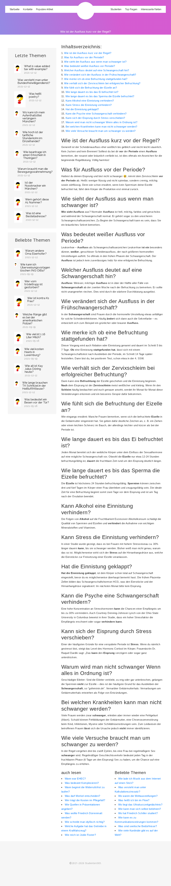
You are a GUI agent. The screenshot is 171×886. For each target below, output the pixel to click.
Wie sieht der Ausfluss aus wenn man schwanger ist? (95, 61)
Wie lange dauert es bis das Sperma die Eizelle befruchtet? (99, 96)
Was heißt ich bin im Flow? (133, 800)
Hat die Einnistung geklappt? (82, 109)
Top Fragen (131, 9)
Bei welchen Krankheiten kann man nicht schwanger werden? (101, 126)
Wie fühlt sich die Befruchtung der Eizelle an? (90, 87)
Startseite (14, 9)
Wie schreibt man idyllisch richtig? (85, 821)
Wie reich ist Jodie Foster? (80, 834)
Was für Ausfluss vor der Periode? (84, 57)
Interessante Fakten (151, 9)
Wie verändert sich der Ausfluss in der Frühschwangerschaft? (100, 74)
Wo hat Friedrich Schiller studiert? (138, 813)
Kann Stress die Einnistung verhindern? (89, 105)
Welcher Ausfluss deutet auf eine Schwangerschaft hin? (96, 70)
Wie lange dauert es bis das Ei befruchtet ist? (92, 92)
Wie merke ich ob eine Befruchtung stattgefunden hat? (95, 79)
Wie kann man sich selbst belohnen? (139, 808)
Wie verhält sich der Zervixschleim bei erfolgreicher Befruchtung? (102, 83)
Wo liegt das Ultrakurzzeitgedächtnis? (140, 804)
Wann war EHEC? (75, 778)
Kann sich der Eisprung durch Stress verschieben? (95, 117)
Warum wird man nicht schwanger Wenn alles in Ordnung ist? (101, 122)
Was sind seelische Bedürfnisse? (137, 826)
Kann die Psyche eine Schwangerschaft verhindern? (96, 113)
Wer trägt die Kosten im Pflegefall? (85, 800)
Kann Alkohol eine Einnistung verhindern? (90, 100)
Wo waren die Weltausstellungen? (138, 795)
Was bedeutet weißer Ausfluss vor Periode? (89, 66)
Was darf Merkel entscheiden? (82, 795)
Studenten (116, 9)
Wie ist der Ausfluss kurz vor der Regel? (87, 53)
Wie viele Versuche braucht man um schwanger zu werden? (101, 130)
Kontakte (27, 9)
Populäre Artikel (44, 9)
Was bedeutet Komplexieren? (82, 782)
